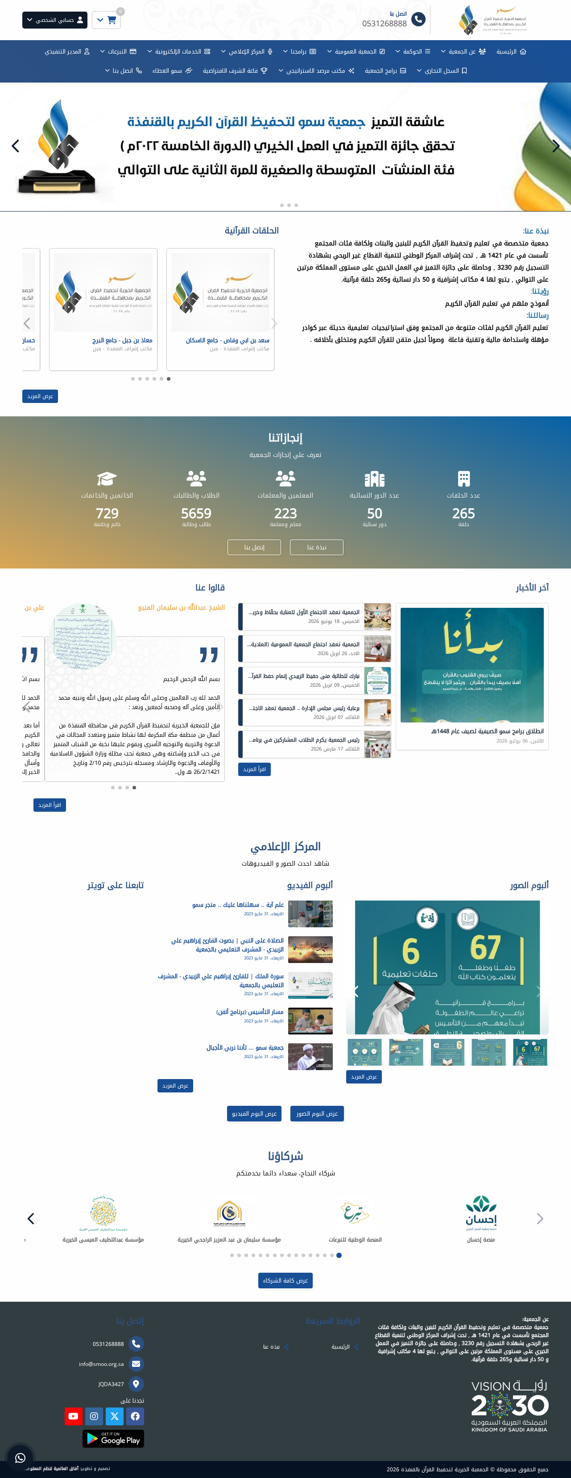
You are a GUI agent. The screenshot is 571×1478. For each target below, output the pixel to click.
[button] (15, 146)
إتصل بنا (254, 547)
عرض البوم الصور (317, 1113)
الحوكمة (412, 51)
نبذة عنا (317, 547)
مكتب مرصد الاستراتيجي (315, 70)
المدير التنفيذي (63, 51)
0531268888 (108, 1344)
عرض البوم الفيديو (254, 1113)
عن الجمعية (462, 51)
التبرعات (117, 51)
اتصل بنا (123, 70)
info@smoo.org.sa (101, 1364)
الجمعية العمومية (356, 51)
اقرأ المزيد (254, 769)
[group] (447, 967)
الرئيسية (507, 51)
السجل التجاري (442, 70)
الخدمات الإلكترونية (178, 51)
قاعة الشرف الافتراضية (230, 70)
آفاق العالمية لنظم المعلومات (50, 1469)
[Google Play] (113, 1439)
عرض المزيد (40, 396)
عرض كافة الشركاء (285, 1280)
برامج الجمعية (381, 70)
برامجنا (298, 51)
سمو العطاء (167, 70)
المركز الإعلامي (247, 51)
